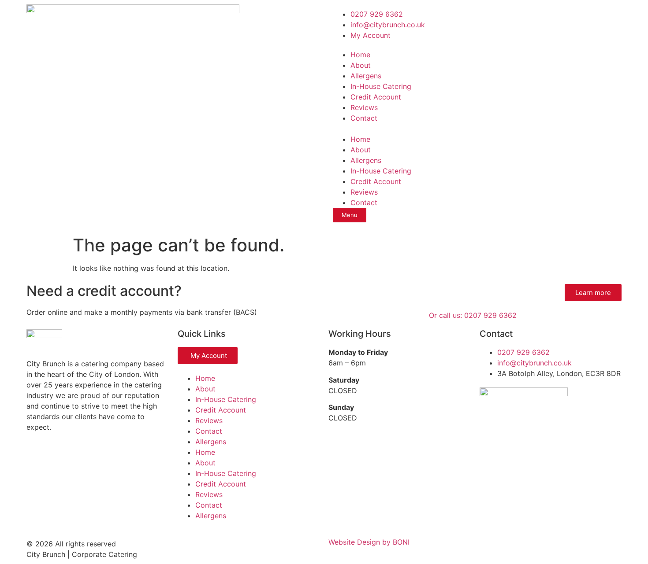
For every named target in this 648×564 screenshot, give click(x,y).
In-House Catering (380, 86)
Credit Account (375, 96)
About (360, 65)
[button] (475, 128)
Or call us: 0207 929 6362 (473, 315)
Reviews (364, 107)
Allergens (365, 75)
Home (360, 54)
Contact (363, 118)
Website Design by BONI (369, 542)
